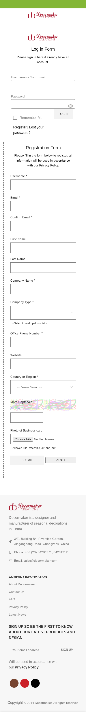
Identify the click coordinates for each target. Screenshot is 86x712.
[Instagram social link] (38, 4)
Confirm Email (21, 217)
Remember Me (31, 118)
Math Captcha (21, 402)
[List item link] (43, 560)
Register (19, 127)
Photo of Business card (26, 430)
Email (15, 197)
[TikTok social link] (48, 4)
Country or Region (24, 376)
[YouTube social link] (43, 4)
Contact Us (16, 592)
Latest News (17, 614)
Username (18, 176)
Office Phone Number (26, 333)
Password (18, 96)
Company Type (22, 302)
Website (16, 355)
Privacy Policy (18, 607)
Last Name (18, 259)
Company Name (22, 280)
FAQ (12, 599)
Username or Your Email (28, 77)
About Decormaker (22, 584)
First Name (18, 239)
